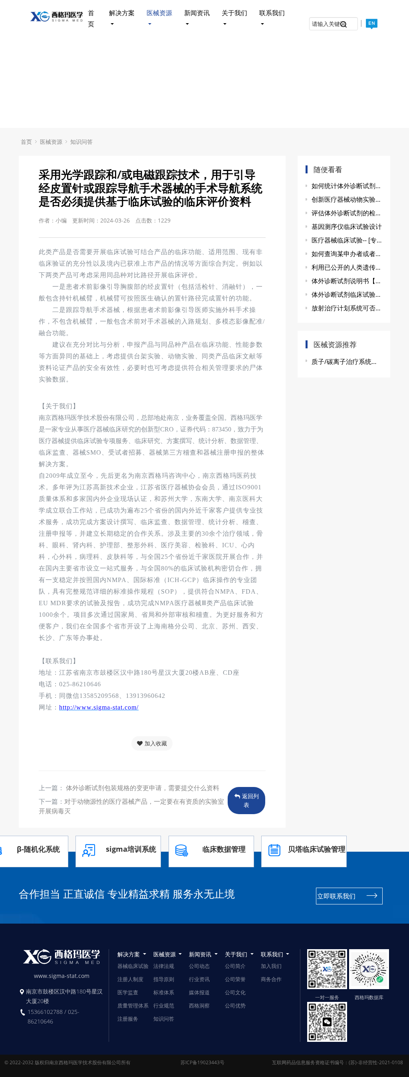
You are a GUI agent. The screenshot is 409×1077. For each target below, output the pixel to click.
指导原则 (163, 979)
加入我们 (271, 966)
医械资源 (159, 12)
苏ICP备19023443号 (202, 1062)
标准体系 (163, 992)
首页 (91, 18)
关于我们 (234, 12)
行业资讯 (199, 979)
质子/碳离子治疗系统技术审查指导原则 (347, 361)
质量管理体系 (133, 1005)
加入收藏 (156, 743)
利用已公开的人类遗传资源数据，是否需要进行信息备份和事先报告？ (347, 267)
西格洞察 (199, 1005)
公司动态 (199, 966)
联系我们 (272, 12)
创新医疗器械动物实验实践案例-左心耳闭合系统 (347, 199)
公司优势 (235, 1005)
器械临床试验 (133, 966)
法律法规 (163, 966)
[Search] (343, 25)
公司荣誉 (235, 979)
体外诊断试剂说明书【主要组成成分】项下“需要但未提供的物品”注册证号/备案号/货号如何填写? (347, 280)
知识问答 (81, 141)
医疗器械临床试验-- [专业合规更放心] (347, 240)
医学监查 (127, 992)
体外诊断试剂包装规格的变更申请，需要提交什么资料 (141, 787)
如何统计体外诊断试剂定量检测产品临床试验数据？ (347, 185)
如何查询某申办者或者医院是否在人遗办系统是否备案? (347, 253)
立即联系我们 (336, 896)
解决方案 (122, 12)
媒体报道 (199, 992)
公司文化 (235, 992)
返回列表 (250, 800)
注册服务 (127, 1018)
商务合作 (271, 979)
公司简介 (235, 966)
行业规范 (163, 1005)
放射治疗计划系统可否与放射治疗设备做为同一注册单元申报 (347, 308)
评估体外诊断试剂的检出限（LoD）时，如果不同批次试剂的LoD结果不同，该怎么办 (347, 213)
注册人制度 (130, 979)
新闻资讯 (197, 12)
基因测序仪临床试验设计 (347, 226)
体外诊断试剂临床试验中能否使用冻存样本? (347, 294)
